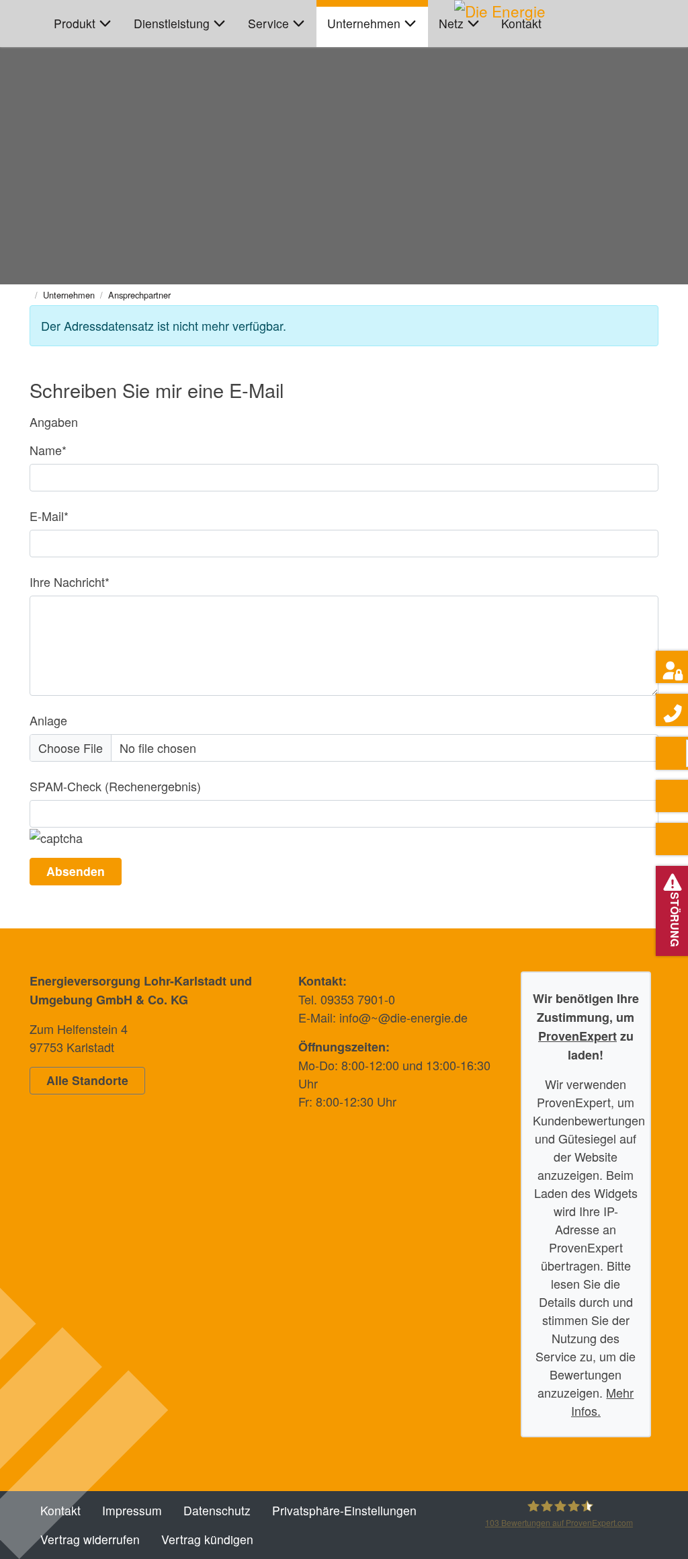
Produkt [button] (74, 23)
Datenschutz (217, 1510)
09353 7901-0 (357, 999)
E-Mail (49, 515)
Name (48, 449)
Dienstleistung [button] (172, 23)
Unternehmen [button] (363, 23)
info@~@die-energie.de (403, 1017)
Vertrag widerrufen (90, 1539)
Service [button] (268, 23)
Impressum (132, 1510)
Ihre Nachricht (70, 581)
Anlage (48, 720)
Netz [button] (451, 23)
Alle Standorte (87, 1080)
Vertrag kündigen (207, 1539)
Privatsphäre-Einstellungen (344, 1510)
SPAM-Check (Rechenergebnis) (115, 786)
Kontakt (521, 23)
